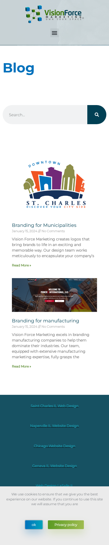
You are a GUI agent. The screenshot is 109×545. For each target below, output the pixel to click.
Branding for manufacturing (45, 321)
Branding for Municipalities (44, 225)
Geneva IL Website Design (54, 466)
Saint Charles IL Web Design (55, 406)
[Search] (96, 114)
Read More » (21, 265)
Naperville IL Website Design (54, 425)
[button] (54, 32)
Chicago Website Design (54, 446)
